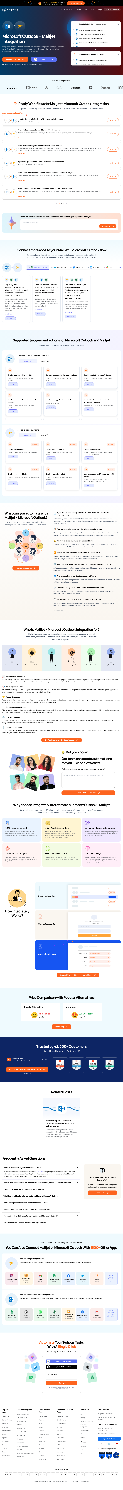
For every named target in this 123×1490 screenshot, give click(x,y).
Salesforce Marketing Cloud (25, 1453)
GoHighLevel (21, 1428)
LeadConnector (22, 1421)
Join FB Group (110, 1439)
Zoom (41, 1452)
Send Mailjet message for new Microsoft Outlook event (39, 130)
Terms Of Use (84, 1481)
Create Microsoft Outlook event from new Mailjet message (40, 119)
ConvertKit (20, 1450)
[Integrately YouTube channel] (117, 1443)
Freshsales (5, 1427)
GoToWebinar (21, 1435)
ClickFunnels (21, 1442)
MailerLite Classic (22, 1446)
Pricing (93, 10)
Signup (83, 1434)
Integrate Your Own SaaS (105, 1414)
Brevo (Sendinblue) (23, 1432)
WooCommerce (44, 1434)
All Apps (78, 10)
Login (100, 10)
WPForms (60, 1445)
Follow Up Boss (7, 1420)
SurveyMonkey (61, 1441)
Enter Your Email (51, 1374)
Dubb (4, 1452)
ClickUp (41, 1431)
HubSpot (19, 1425)
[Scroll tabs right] (120, 267)
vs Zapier (83, 1446)
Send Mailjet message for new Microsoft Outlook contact (40, 146)
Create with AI (109, 226)
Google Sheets (43, 1416)
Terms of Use (64, 1388)
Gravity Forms (61, 1420)
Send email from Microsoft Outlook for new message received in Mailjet (45, 172)
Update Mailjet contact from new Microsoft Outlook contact (41, 162)
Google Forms (61, 1423)
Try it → (13, 384)
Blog (86, 10)
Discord (41, 1445)
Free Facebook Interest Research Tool (105, 1429)
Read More (8, 314)
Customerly (6, 1455)
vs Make (83, 1450)
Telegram (42, 1455)
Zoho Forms (61, 1455)
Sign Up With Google (45, 59)
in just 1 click (39, 1172)
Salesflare (5, 1441)
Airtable (41, 1448)
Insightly (5, 1423)
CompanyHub (6, 1431)
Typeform (60, 1431)
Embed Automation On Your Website (106, 1418)
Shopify (41, 1427)
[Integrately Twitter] (101, 1443)
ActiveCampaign (22, 1418)
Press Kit (83, 1437)
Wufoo (59, 1434)
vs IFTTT (83, 1453)
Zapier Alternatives (87, 1421)
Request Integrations (84, 1426)
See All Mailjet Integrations (111, 1277)
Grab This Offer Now (75, 3)
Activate (113, 120)
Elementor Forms (62, 1416)
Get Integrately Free (112, 9)
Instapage (60, 1452)
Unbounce (60, 1438)
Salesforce (5, 1416)
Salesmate (5, 1445)
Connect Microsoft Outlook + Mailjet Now (76, 975)
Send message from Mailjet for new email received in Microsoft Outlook (45, 188)
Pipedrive (5, 1438)
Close (4, 1434)
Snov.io (4, 1448)
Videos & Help (85, 1430)
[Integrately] (10, 9)
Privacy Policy (74, 1481)
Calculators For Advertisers (106, 1434)
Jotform (59, 1427)
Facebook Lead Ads (23, 1414)
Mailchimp (20, 1439)
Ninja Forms (60, 1448)
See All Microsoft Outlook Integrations (111, 1313)
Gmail (40, 1423)
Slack (40, 1438)
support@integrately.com (108, 1449)
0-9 (6, 1474)
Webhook (42, 1420)
